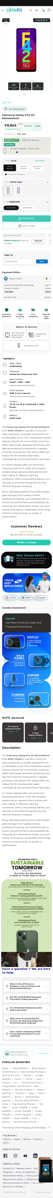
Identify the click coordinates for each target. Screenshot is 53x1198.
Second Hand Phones (26, 1100)
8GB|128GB (29, 208)
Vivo (35, 1118)
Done (42, 261)
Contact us (44, 1053)
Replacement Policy (13, 1175)
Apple (5, 1068)
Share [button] (8, 102)
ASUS (5, 1143)
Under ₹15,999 (20, 1107)
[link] (26, 911)
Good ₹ (11, 168)
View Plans (9, 145)
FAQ (35, 1168)
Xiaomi (6, 1122)
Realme (6, 1097)
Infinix (29, 1079)
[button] (31, 10)
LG (15, 1082)
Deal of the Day (10, 1075)
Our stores (38, 1183)
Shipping (8, 1172)
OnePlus (19, 1093)
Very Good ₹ (38, 168)
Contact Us (9, 1168)
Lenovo (6, 1082)
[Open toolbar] (37, 10)
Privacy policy (33, 1175)
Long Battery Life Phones (16, 1086)
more (33, 738)
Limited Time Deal (31, 1082)
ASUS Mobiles (20, 1068)
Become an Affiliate (13, 1186)
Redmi (18, 1097)
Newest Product (24, 1089)
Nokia (40, 1089)
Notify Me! (28, 218)
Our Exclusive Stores (25, 1122)
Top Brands (9, 1135)
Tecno (5, 1104)
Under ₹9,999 (21, 1118)
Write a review (26, 542)
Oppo (32, 1093)
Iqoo (39, 1079)
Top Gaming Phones (24, 1104)
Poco (41, 1093)
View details (40, 161)
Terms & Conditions (25, 1172)
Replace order (24, 1168)
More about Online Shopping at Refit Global (24, 1127)
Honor (18, 1079)
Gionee (27, 1075)
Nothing (6, 1093)
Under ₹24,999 (23, 1111)
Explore (7, 1139)
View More (8, 292)
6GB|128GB (13, 208)
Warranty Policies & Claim (16, 1183)
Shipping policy (34, 1179)
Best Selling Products (33, 1072)
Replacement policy (13, 1179)
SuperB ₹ (25, 168)
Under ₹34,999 (23, 1114)
